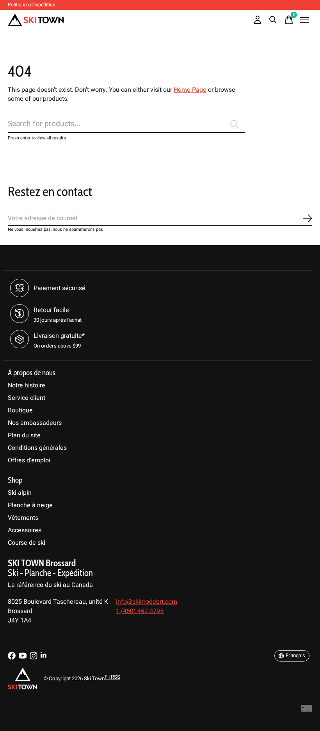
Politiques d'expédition (31, 4)
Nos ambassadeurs (35, 423)
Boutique (20, 410)
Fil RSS (112, 677)
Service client (26, 398)
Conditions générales (37, 448)
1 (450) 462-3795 (140, 611)
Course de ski (26, 542)
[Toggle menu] (304, 20)
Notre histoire (26, 385)
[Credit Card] (306, 710)
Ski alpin (20, 492)
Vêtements (23, 517)
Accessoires (24, 530)
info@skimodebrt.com (146, 601)
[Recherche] (273, 20)
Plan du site (24, 435)
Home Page (190, 89)
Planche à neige (30, 505)
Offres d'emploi (29, 460)
